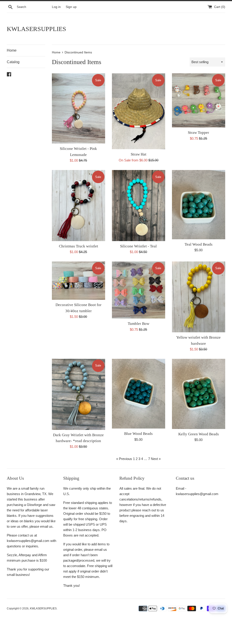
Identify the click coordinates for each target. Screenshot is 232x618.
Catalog (13, 62)
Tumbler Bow (138, 323)
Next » (156, 459)
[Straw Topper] (198, 100)
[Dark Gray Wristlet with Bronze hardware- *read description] (78, 394)
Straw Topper (198, 132)
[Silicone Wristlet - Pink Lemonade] (78, 108)
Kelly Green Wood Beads (198, 434)
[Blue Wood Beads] (138, 394)
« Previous (124, 459)
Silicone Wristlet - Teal (138, 246)
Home (12, 50)
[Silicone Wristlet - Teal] (138, 205)
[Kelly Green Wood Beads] (198, 394)
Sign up (71, 7)
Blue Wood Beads (138, 433)
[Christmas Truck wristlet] (78, 205)
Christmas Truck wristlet (78, 246)
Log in (56, 7)
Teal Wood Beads (199, 244)
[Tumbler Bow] (138, 290)
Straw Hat (138, 154)
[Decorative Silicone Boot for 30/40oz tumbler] (78, 280)
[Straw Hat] (138, 111)
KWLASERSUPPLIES (36, 28)
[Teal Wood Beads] (198, 204)
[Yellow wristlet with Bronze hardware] (198, 296)
